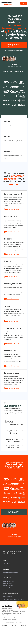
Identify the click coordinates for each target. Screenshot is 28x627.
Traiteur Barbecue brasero (10, 572)
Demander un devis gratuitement (13, 45)
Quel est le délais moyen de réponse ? (12, 440)
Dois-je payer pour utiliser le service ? (12, 446)
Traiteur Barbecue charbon (10, 564)
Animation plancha (8, 588)
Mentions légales (7, 596)
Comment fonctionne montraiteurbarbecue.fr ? (14, 423)
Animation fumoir (7, 583)
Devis (24, 3)
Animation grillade (8, 585)
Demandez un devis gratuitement (13, 511)
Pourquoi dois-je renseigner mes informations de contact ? (11, 432)
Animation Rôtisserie (8, 581)
